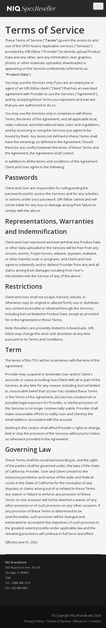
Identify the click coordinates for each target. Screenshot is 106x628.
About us (80, 621)
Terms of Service (59, 621)
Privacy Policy (34, 621)
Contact (95, 621)
